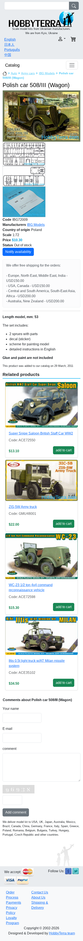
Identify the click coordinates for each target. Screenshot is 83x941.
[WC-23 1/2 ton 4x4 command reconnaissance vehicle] (41, 556)
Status (8, 245)
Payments (13, 902)
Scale (7, 235)
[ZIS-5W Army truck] (41, 480)
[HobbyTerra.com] (41, 18)
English (10, 39)
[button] (55, 39)
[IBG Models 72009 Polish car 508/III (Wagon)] (41, 116)
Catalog (12, 65)
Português (12, 50)
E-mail (7, 728)
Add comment (15, 812)
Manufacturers (14, 225)
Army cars (28, 73)
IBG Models (47, 73)
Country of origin (16, 230)
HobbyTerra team (62, 933)
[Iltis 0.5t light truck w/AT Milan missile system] (41, 636)
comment (9, 748)
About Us (38, 897)
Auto (14, 73)
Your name (11, 708)
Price (7, 240)
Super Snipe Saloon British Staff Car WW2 (41, 433)
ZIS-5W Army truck (23, 507)
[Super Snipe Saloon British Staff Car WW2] (41, 404)
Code (7, 219)
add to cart (64, 450)
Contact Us (39, 892)
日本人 (9, 44)
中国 (7, 55)
